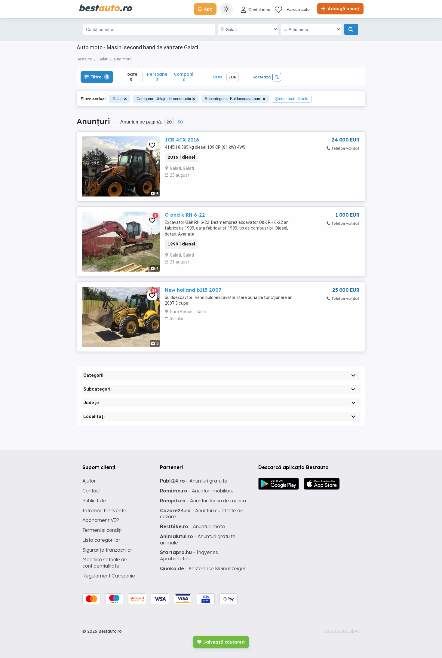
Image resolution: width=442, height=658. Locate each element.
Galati (117, 98)
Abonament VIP (100, 520)
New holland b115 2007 (193, 290)
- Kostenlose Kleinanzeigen (203, 568)
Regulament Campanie (108, 576)
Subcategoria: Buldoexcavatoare (233, 98)
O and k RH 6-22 (185, 215)
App (208, 9)
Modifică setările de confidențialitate (104, 562)
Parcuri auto (298, 9)
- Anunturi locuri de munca (203, 501)
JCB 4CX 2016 (182, 140)
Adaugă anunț (343, 8)
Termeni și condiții (102, 530)
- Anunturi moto (192, 526)
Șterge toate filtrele (291, 98)
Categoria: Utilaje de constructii (164, 98)
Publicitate (94, 501)
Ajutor (89, 481)
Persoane (157, 77)
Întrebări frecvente (104, 510)
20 (169, 122)
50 (180, 122)
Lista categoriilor (101, 540)
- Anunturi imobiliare (197, 491)
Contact (91, 491)
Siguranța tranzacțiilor (107, 550)
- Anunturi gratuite (193, 481)
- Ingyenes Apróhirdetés (189, 555)
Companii (184, 77)
